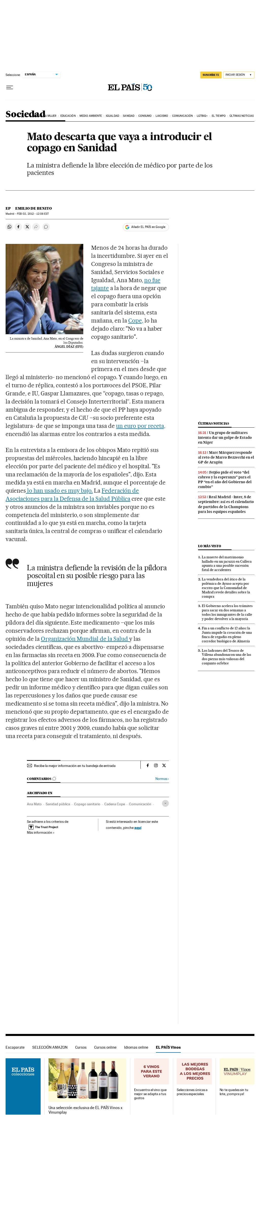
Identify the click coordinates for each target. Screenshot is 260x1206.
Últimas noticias (242, 116)
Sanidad (128, 116)
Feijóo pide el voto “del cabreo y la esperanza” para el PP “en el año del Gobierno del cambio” (225, 479)
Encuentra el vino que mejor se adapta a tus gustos (150, 1094)
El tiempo (219, 116)
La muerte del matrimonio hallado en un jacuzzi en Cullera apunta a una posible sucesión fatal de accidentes (227, 563)
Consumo (145, 116)
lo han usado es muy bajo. (59, 490)
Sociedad (25, 115)
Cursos (81, 1047)
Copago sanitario (87, 804)
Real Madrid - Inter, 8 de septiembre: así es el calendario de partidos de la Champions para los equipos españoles (226, 504)
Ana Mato (34, 804)
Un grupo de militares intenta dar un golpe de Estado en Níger (225, 437)
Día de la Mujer (45, 116)
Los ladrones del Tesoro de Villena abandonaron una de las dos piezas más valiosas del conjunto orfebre (226, 656)
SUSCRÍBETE (211, 75)
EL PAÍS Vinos (168, 1047)
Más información (39, 832)
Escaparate (15, 1047)
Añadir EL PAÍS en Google (148, 227)
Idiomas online (136, 1047)
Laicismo (162, 116)
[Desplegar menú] (10, 87)
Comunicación (182, 116)
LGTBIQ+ (202, 116)
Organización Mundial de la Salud (85, 638)
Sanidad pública (58, 804)
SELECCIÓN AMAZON (50, 1047)
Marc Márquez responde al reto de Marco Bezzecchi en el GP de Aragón (226, 457)
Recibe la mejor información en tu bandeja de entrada (75, 766)
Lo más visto (209, 546)
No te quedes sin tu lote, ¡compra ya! (234, 1092)
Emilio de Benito (33, 208)
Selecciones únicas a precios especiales (192, 1092)
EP (8, 208)
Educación (68, 116)
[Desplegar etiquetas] (165, 803)
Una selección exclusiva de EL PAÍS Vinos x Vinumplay (85, 1110)
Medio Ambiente (90, 116)
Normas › (162, 779)
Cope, (135, 320)
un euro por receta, (140, 425)
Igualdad (112, 116)
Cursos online (105, 1047)
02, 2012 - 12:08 (33, 213)
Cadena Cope (114, 804)
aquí (137, 827)
